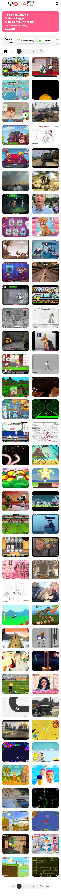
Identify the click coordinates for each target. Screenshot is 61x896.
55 (41, 51)
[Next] (54, 39)
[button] (10, 28)
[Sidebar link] (4, 4)
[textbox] (7, 51)
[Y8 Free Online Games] (13, 4)
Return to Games (30, 4)
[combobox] (7, 51)
